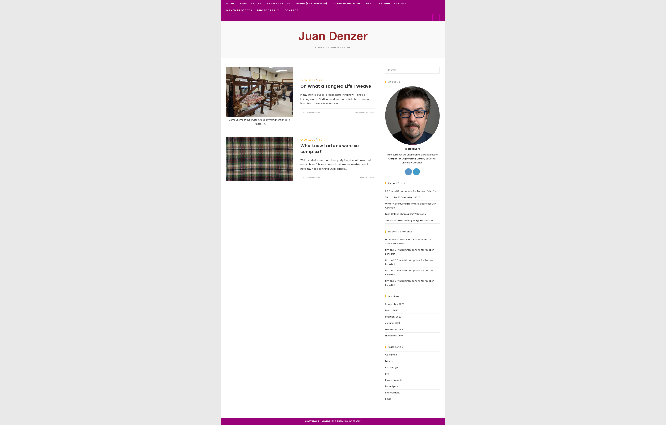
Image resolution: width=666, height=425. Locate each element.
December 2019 (394, 329)
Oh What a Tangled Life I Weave (335, 86)
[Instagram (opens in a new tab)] (411, 17)
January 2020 (392, 323)
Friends (389, 361)
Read (388, 399)
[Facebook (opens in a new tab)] (406, 17)
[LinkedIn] (416, 171)
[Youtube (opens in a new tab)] (428, 17)
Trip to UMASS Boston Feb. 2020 (402, 197)
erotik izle (390, 239)
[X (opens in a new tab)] (400, 17)
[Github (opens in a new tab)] (422, 17)
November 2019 (394, 335)
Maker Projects (393, 380)
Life (319, 80)
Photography (392, 392)
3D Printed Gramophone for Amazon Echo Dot (411, 191)
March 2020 (391, 310)
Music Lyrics (391, 386)
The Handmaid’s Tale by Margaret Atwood (409, 220)
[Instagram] (408, 171)
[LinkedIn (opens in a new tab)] (417, 17)
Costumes (391, 354)
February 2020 (393, 316)
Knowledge (307, 80)
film (387, 249)
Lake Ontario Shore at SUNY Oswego (405, 214)
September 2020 (394, 304)
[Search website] (436, 17)
